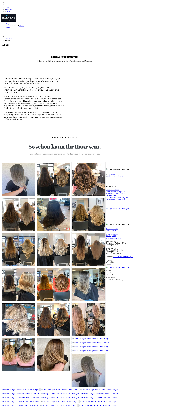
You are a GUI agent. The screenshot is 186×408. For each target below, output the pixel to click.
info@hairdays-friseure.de (114, 238)
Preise (8, 11)
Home (8, 8)
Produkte (9, 9)
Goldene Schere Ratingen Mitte (117, 197)
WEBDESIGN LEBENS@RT (123, 257)
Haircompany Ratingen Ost (115, 192)
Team (8, 24)
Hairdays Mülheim (112, 190)
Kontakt (9, 28)
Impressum (111, 174)
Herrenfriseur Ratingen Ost (115, 199)
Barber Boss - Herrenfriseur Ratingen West (115, 194)
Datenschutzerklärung (115, 176)
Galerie (21, 26)
